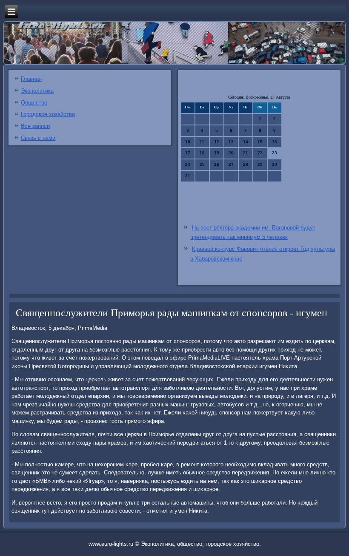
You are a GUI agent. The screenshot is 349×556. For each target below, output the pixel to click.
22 (260, 152)
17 (187, 152)
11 (202, 141)
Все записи (35, 126)
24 (187, 164)
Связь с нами (38, 138)
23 (274, 152)
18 (202, 152)
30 (274, 164)
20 (231, 152)
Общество (34, 102)
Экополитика (37, 91)
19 (216, 152)
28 (245, 164)
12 (216, 141)
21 (245, 152)
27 (231, 164)
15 (260, 141)
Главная (31, 79)
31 (187, 175)
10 (187, 141)
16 (274, 141)
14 (245, 141)
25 (202, 164)
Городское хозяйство (48, 114)
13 (231, 141)
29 (260, 164)
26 (216, 164)
